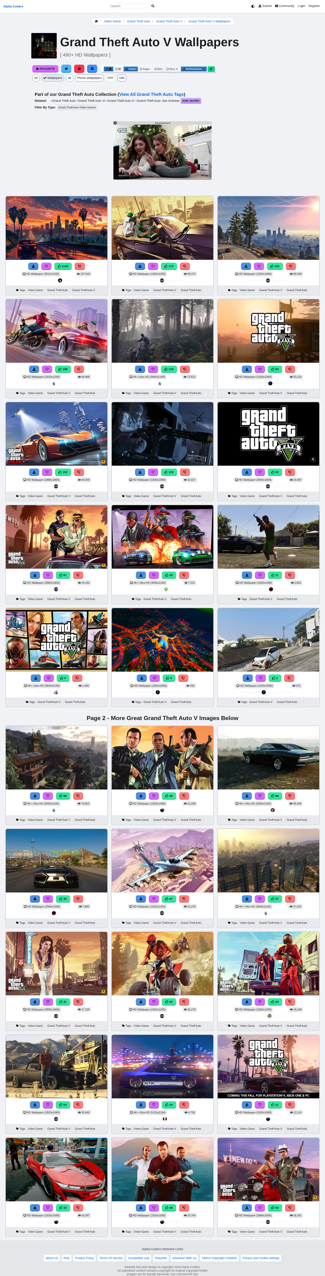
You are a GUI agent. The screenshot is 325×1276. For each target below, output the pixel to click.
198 (65, 369)
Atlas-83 (280, 383)
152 (276, 266)
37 (276, 899)
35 (170, 575)
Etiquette (161, 1258)
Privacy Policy (84, 1258)
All (36, 78)
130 (171, 369)
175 (171, 266)
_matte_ (280, 589)
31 (64, 1002)
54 (64, 1104)
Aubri (280, 810)
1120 (64, 266)
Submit (266, 6)
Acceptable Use (138, 1258)
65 (276, 796)
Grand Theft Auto (138, 21)
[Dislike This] (289, 678)
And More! (191, 100)
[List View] (118, 69)
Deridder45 (174, 280)
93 (276, 369)
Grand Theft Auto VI (91, 100)
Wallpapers (54, 78)
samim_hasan (68, 383)
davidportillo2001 (175, 692)
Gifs (122, 78)
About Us (52, 1258)
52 (276, 472)
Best (159, 69)
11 (276, 575)
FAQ (66, 1258)
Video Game (112, 21)
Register (314, 6)
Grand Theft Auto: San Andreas (157, 100)
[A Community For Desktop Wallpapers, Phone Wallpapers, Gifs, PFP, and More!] (96, 21)
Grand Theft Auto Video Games (77, 107)
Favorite (47, 68)
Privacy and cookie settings (261, 1258)
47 (170, 899)
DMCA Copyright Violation (219, 1258)
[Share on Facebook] (92, 69)
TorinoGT (280, 1016)
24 (276, 1002)
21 (276, 1104)
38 (170, 1207)
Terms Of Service (111, 1258)
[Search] (153, 6)
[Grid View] (108, 69)
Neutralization (68, 913)
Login (301, 6)
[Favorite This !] (261, 678)
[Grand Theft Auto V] (268, 670)
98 (64, 796)
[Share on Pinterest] (79, 69)
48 (170, 796)
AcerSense (174, 810)
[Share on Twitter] (66, 69)
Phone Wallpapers (89, 78)
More (172, 69)
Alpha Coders (13, 6)
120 (171, 472)
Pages (146, 69)
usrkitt (174, 589)
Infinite (132, 69)
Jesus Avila (68, 692)
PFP (110, 78)
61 (64, 575)
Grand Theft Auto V (169, 21)
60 (170, 1002)
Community (286, 6)
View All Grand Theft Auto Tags (151, 94)
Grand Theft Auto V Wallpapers (209, 21)
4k (69, 78)
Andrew (174, 1119)
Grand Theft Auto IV (120, 100)
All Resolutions (193, 69)
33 (64, 1207)
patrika (68, 280)
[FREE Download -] (248, 678)
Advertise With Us (184, 1258)
